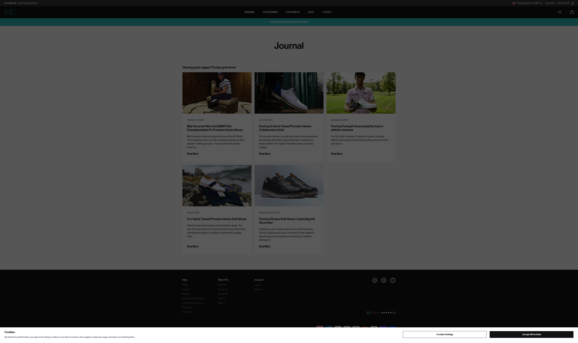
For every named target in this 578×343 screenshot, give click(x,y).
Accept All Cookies (531, 334)
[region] (289, 335)
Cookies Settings (444, 334)
